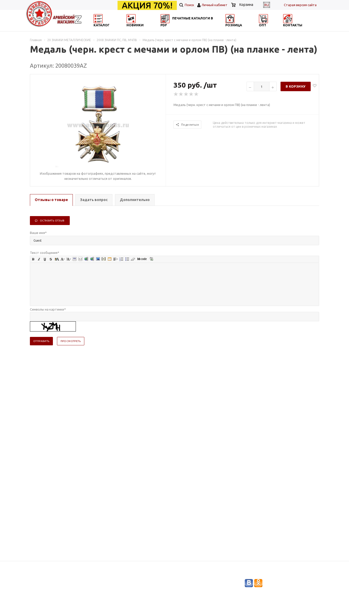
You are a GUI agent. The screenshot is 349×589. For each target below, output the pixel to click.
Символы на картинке (48, 309)
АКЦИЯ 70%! (147, 5)
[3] (186, 94)
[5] (196, 94)
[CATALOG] (98, 29)
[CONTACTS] (296, 29)
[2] (181, 94)
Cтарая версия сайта (300, 5)
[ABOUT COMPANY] (246, 29)
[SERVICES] (197, 29)
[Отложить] (314, 85)
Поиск (189, 5)
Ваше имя (38, 232)
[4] (191, 94)
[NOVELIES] (147, 29)
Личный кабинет (214, 5)
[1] (176, 94)
